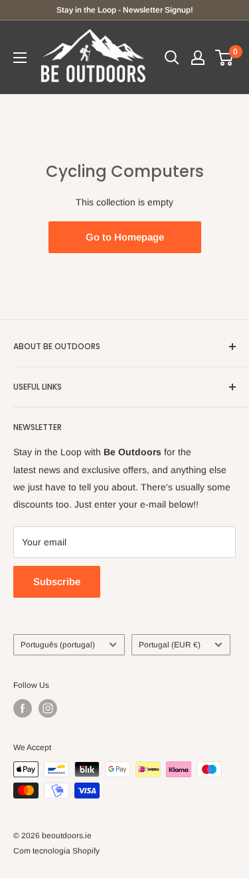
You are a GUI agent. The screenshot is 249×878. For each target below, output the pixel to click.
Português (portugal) (58, 644)
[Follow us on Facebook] (22, 708)
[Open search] (172, 57)
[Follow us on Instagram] (48, 708)
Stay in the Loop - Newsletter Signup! (124, 10)
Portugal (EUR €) (170, 644)
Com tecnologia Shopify (56, 850)
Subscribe (56, 581)
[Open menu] (20, 57)
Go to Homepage (125, 237)
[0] (224, 58)
